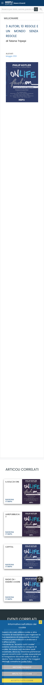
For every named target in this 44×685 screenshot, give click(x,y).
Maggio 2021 (11, 56)
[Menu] (2, 3)
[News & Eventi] (18, 3)
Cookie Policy (26, 661)
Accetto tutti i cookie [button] (22, 680)
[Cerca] (36, 9)
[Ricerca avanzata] (41, 9)
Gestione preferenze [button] (22, 667)
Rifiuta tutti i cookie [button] (22, 673)
